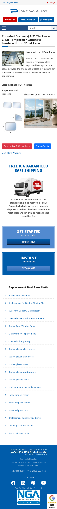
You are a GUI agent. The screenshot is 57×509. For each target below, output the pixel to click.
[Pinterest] (33, 483)
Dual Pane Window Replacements (24, 387)
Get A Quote (42, 146)
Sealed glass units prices (20, 425)
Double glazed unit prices (21, 356)
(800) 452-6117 (15, 2)
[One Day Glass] (28, 12)
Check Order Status (28, 20)
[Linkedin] (23, 483)
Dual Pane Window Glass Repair (24, 310)
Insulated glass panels (19, 402)
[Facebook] (13, 483)
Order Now (11, 20)
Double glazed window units (22, 372)
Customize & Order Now (17, 146)
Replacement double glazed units (24, 418)
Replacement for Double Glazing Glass (27, 303)
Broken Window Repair (19, 295)
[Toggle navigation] (4, 28)
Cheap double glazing (19, 341)
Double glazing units (18, 379)
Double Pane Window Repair (22, 326)
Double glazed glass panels (21, 349)
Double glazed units (18, 364)
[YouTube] (43, 483)
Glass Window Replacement (22, 333)
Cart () (51, 2)
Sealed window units (18, 433)
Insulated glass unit (18, 410)
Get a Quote (47, 20)
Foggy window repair (18, 395)
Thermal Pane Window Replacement (26, 318)
